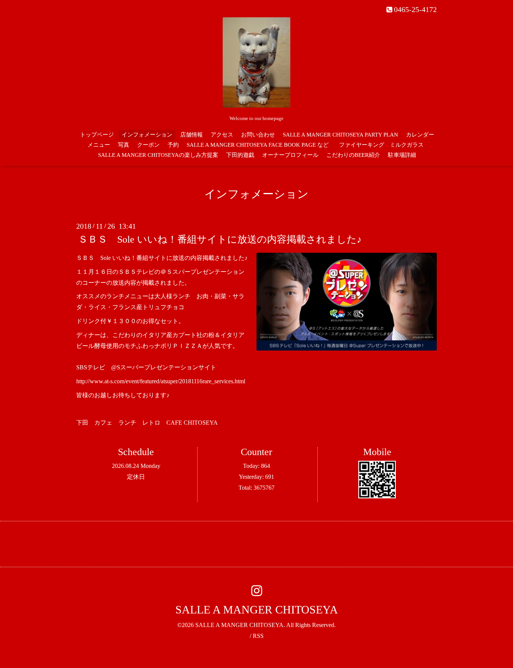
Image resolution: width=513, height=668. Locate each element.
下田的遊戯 (240, 155)
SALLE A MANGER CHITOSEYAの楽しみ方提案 (158, 155)
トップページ (97, 135)
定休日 (136, 477)
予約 (173, 145)
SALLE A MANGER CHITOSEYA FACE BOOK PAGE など (258, 145)
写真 (123, 145)
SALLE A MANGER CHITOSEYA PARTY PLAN (340, 135)
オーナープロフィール (290, 155)
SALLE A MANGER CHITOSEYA (256, 609)
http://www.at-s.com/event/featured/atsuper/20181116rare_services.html (160, 381)
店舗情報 (191, 135)
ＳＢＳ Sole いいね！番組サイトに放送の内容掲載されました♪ (220, 239)
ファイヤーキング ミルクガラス (384, 145)
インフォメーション (147, 135)
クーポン (148, 145)
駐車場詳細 (402, 155)
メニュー (99, 145)
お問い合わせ (258, 135)
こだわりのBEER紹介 (353, 155)
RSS (258, 636)
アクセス (222, 135)
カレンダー (420, 135)
